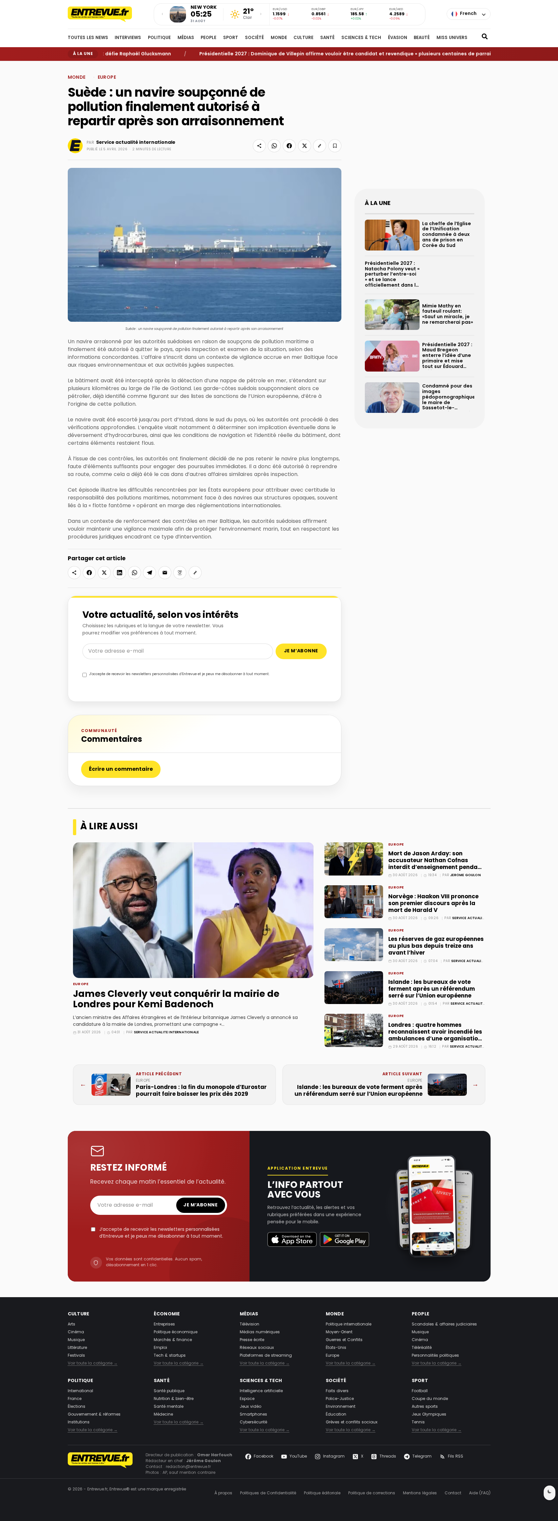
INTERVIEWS (128, 38)
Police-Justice (340, 1399)
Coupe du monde (430, 1399)
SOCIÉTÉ (254, 38)
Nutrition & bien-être (173, 1399)
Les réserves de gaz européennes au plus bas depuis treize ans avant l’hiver (436, 946)
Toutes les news (88, 38)
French (468, 14)
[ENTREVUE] (100, 1464)
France (74, 1399)
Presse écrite (252, 1340)
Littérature (77, 1348)
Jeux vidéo (250, 1407)
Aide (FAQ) (480, 1493)
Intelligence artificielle (261, 1391)
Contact (453, 1493)
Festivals (76, 1355)
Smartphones (253, 1414)
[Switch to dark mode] (549, 1493)
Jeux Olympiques (429, 1414)
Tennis (418, 1422)
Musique (76, 1340)
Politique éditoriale (322, 1493)
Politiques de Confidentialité (268, 1493)
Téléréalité (422, 1348)
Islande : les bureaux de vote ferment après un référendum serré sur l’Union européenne (431, 989)
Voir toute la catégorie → (93, 1363)
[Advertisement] (419, 130)
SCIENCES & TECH (361, 38)
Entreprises (164, 1324)
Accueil (74, 66)
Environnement (340, 1407)
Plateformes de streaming (266, 1355)
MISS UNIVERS (451, 38)
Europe (104, 66)
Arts (71, 1324)
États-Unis (336, 1348)
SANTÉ (327, 38)
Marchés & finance (173, 1340)
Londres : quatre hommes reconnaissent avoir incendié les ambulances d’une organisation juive (435, 1036)
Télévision (249, 1324)
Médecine (163, 1414)
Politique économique (175, 1332)
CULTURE (303, 38)
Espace (247, 1399)
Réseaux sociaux (257, 1348)
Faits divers (337, 1391)
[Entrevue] (107, 14)
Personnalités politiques (435, 1355)
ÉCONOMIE (167, 1314)
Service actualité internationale (135, 142)
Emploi (160, 1348)
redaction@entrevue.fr (188, 1467)
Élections (76, 1407)
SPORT (230, 38)
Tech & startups (170, 1355)
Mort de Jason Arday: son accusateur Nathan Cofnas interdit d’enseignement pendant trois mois (436, 864)
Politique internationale (348, 1324)
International (80, 1391)
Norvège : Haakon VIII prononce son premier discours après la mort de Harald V (433, 903)
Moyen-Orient (339, 1332)
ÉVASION (397, 38)
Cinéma (76, 1332)
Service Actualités (470, 918)
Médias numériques (260, 1332)
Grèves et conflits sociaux (352, 1422)
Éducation (336, 1414)
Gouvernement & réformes (94, 1414)
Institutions (79, 1422)
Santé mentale (168, 1407)
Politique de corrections (371, 1493)
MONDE (279, 38)
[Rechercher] (485, 38)
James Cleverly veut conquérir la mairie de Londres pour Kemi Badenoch (176, 1000)
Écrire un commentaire (121, 769)
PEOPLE (208, 38)
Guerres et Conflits (344, 1340)
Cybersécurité (253, 1422)
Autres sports (425, 1407)
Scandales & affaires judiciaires (444, 1324)
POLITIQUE (159, 38)
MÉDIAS (186, 38)
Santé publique (169, 1391)
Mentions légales (420, 1493)
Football (420, 1391)
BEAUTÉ (422, 38)
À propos (223, 1493)
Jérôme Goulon (465, 875)
